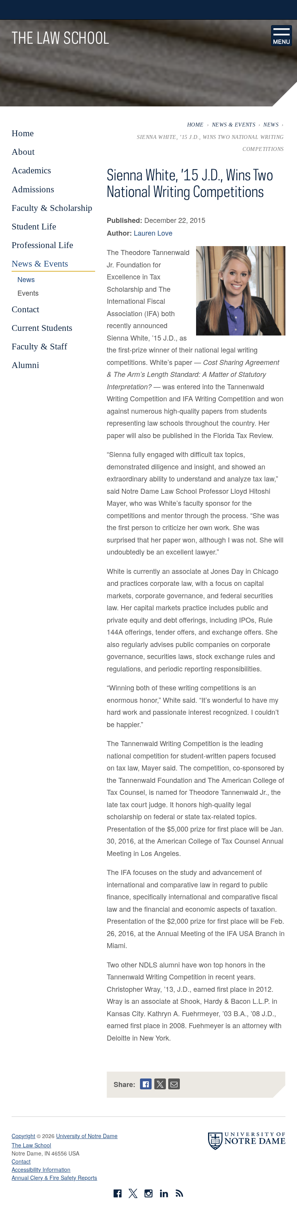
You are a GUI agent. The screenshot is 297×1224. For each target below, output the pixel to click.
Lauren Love (153, 233)
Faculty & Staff (39, 346)
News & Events (234, 125)
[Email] (174, 1083)
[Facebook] (146, 1083)
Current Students (42, 328)
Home (195, 125)
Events (28, 293)
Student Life (34, 226)
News (270, 125)
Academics (31, 170)
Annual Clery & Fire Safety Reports (54, 1177)
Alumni (25, 365)
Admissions (33, 189)
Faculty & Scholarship (52, 208)
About (23, 152)
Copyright (23, 1136)
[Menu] (281, 35)
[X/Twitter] (160, 1083)
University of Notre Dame (87, 1136)
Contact (25, 309)
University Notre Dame (70, 9)
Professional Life (42, 245)
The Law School (60, 37)
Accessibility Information (41, 1169)
